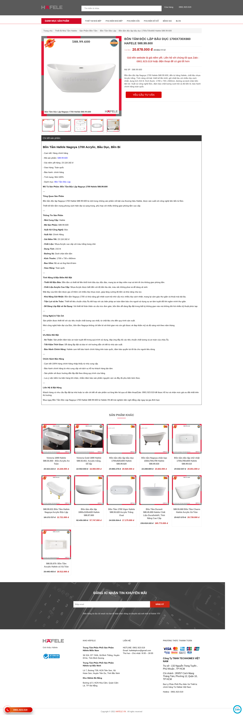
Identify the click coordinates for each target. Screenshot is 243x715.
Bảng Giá (167, 21)
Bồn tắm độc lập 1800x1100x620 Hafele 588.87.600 (89, 512)
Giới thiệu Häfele (50, 647)
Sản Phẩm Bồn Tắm (88, 31)
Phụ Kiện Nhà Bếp (114, 21)
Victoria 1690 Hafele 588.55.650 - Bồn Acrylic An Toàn (56, 461)
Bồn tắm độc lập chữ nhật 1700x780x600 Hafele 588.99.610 (187, 461)
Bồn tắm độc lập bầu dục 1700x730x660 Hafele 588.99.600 (145, 31)
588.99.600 (63, 158)
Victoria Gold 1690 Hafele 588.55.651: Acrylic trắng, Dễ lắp (88, 461)
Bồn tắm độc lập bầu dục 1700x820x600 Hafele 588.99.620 (121, 461)
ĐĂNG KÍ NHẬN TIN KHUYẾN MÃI (120, 593)
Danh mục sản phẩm (57, 21)
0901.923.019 (185, 7)
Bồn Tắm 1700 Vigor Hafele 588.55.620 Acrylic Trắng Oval (121, 512)
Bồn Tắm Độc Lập (108, 31)
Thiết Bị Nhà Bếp (93, 21)
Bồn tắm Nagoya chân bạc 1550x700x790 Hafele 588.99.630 (154, 461)
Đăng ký (160, 604)
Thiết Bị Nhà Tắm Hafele (66, 31)
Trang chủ (47, 31)
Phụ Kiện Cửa (133, 21)
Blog (178, 21)
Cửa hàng (168, 7)
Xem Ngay (56, 448)
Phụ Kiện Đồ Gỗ (151, 21)
